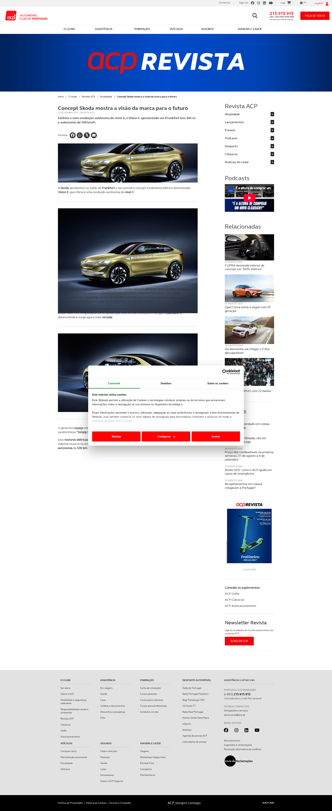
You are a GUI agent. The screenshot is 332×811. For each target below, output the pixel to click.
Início (61, 96)
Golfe (64, 730)
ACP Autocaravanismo (240, 606)
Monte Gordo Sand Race (195, 717)
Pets (102, 717)
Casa (103, 699)
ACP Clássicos (234, 600)
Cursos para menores (151, 699)
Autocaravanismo (70, 736)
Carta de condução (150, 688)
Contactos (224, 2)
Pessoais (105, 757)
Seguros (106, 743)
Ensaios (249, 130)
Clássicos (249, 154)
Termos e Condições (120, 802)
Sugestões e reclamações (238, 744)
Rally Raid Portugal (192, 711)
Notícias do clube (249, 162)
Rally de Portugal (191, 688)
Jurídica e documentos (112, 705)
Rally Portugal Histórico (195, 693)
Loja (283, 2)
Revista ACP (88, 96)
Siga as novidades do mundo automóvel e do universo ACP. (249, 632)
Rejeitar (116, 436)
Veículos (66, 743)
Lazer (103, 769)
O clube (72, 96)
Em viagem (106, 688)
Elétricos (65, 769)
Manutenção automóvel (74, 757)
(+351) (237, 694)
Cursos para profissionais (153, 705)
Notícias (186, 729)
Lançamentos (249, 122)
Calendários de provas (194, 741)
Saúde (103, 693)
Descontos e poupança (112, 711)
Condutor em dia (149, 711)
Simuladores (107, 775)
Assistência (108, 680)
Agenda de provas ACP (194, 735)
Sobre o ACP (67, 693)
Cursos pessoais (148, 693)
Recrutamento (232, 740)
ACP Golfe (232, 594)
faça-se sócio (315, 15)
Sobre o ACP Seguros (111, 781)
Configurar (164, 436)
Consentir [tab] (114, 383)
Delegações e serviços (236, 710)
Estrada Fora (147, 763)
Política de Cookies (96, 802)
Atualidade (106, 96)
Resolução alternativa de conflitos (242, 749)
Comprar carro (68, 751)
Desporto (249, 146)
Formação (147, 680)
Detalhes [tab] (166, 383)
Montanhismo (147, 775)
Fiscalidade (67, 763)
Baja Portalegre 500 (193, 699)
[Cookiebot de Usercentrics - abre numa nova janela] (225, 372)
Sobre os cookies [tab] (218, 383)
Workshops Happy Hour (153, 757)
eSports (186, 723)
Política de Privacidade (70, 802)
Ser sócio (65, 688)
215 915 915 (282, 13)
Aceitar (215, 436)
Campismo (146, 769)
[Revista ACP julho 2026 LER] (249, 533)
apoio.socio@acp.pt (234, 714)
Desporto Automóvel (196, 680)
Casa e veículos (108, 751)
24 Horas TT (189, 705)
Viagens (144, 751)
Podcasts (249, 138)
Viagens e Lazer (150, 743)
